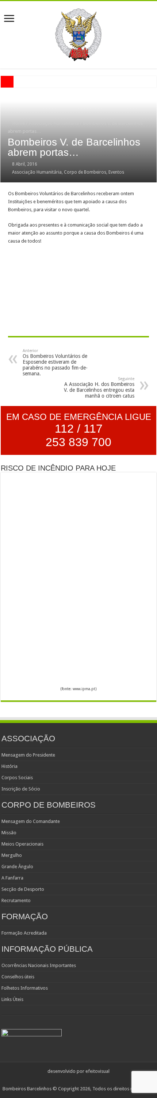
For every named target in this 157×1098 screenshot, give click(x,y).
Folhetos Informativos (24, 988)
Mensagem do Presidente (28, 755)
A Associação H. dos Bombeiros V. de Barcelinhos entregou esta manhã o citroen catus (99, 387)
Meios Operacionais (22, 844)
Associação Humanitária (54, 123)
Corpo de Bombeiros (85, 172)
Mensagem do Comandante (30, 821)
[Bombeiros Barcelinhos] (78, 33)
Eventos (116, 172)
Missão (8, 832)
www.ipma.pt (84, 689)
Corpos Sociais (17, 777)
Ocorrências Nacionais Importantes (38, 965)
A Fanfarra (12, 878)
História (9, 766)
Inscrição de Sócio (20, 789)
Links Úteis (12, 999)
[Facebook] (82, 1080)
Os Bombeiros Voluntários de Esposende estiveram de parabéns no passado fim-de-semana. (55, 362)
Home (18, 123)
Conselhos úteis (17, 976)
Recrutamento (16, 900)
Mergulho (11, 855)
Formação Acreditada (24, 933)
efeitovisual (97, 1071)
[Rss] (75, 1080)
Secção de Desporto (22, 889)
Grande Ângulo (17, 866)
